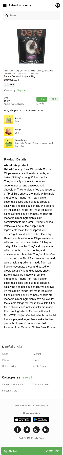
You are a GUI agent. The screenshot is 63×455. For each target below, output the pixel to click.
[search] (7, 15)
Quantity (40, 103)
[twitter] (27, 429)
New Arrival (49, 71)
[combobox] (31, 15)
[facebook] (17, 429)
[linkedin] (45, 429)
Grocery (40, 71)
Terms (36, 360)
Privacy (6, 360)
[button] (31, 451)
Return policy (9, 366)
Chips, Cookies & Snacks (26, 71)
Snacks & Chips (10, 73)
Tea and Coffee (41, 384)
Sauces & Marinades (13, 384)
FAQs (5, 354)
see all (27, 377)
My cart (34, 451)
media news (39, 366)
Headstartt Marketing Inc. (37, 405)
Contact (37, 354)
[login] (57, 5)
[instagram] (36, 429)
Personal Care (9, 390)
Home (6, 71)
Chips (12, 71)
